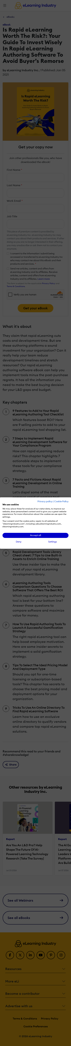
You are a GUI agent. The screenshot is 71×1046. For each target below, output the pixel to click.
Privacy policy (45, 501)
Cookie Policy (61, 501)
